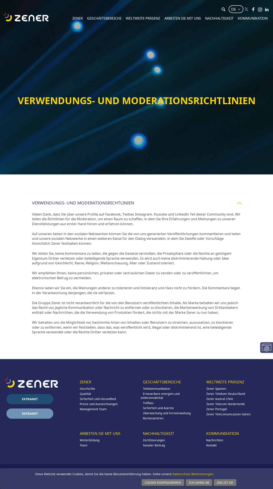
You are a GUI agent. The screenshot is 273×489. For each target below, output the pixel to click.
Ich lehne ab (199, 482)
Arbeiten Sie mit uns (182, 18)
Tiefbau (148, 403)
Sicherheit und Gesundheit (98, 399)
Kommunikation (253, 18)
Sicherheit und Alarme (158, 408)
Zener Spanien (216, 389)
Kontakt (211, 445)
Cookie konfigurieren (163, 482)
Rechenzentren (153, 418)
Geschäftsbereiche (104, 18)
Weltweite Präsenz (143, 18)
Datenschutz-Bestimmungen (192, 474)
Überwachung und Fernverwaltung (167, 413)
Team (83, 445)
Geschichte (87, 389)
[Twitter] (246, 9)
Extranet (30, 399)
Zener (77, 18)
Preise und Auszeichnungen (99, 404)
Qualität (85, 394)
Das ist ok (225, 482)
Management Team (93, 409)
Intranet (30, 413)
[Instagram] (260, 9)
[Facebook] (253, 9)
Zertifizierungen (154, 440)
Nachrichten (214, 440)
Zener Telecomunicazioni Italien (228, 414)
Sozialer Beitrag (154, 445)
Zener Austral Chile (219, 399)
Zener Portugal (216, 409)
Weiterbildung (89, 440)
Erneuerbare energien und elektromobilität (160, 396)
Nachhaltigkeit (219, 18)
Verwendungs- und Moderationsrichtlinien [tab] (83, 203)
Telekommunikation (156, 389)
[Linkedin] (267, 9)
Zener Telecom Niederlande (225, 404)
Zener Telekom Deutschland (225, 394)
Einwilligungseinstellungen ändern (266, 347)
